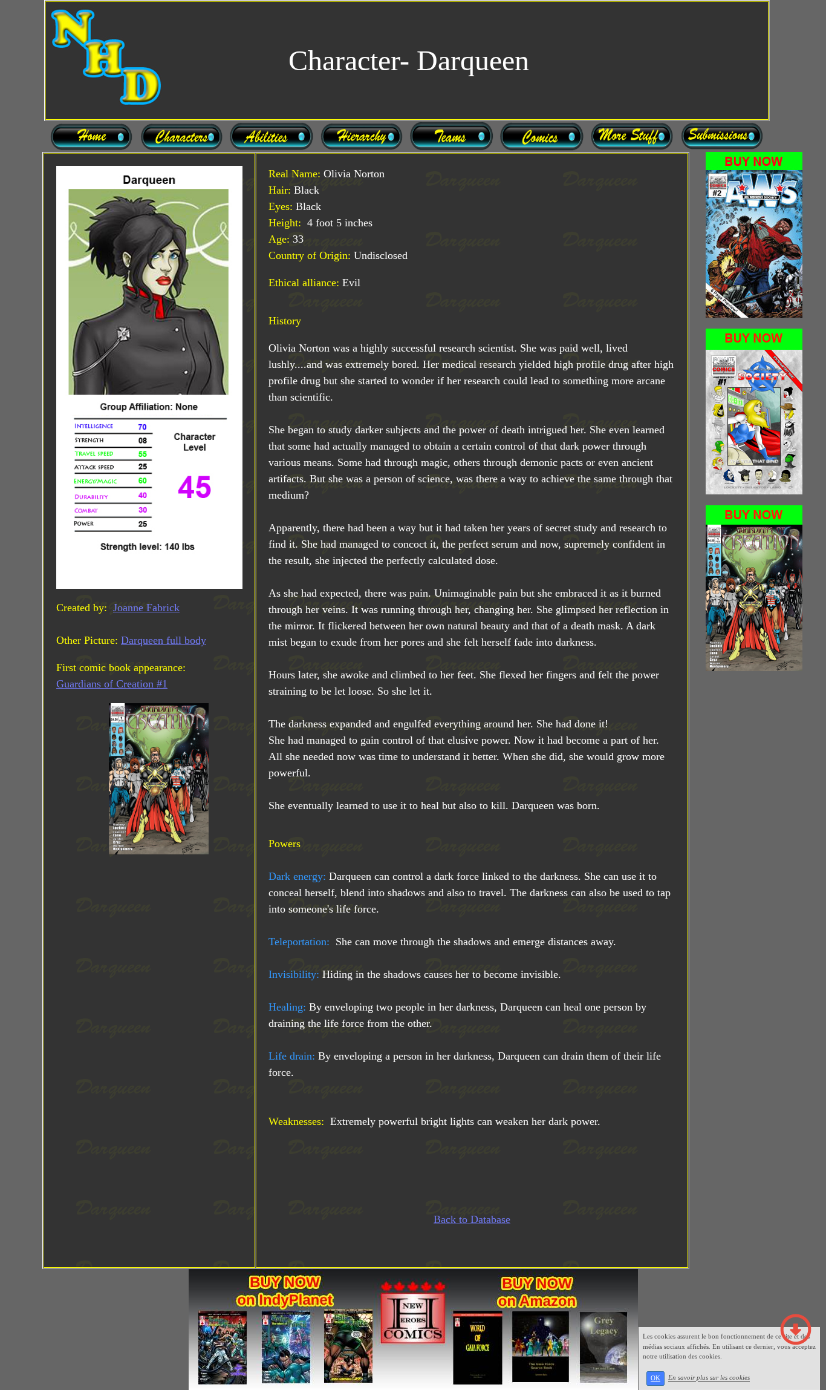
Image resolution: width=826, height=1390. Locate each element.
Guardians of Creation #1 (111, 684)
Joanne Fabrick (146, 608)
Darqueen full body (163, 640)
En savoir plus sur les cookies (709, 1378)
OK (655, 1378)
